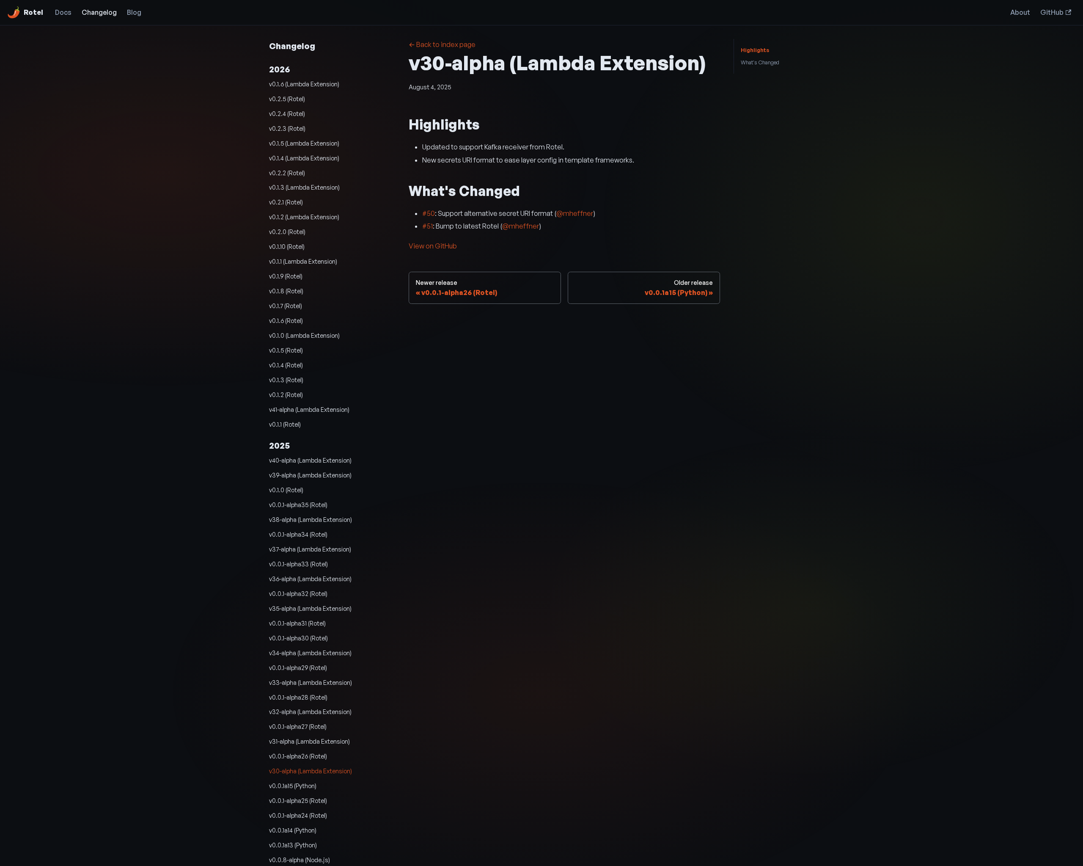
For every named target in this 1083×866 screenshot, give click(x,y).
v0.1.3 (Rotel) (286, 379)
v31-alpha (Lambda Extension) (309, 741)
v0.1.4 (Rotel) (286, 365)
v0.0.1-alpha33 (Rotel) (298, 564)
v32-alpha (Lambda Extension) (310, 711)
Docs (63, 12)
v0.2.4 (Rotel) (287, 113)
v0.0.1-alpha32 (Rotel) (298, 593)
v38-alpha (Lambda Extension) (310, 519)
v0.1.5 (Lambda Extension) (304, 143)
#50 (428, 213)
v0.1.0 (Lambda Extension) (304, 335)
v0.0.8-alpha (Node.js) (299, 859)
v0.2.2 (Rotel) (287, 173)
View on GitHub (433, 246)
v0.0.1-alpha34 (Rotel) (298, 534)
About (1020, 12)
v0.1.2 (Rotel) (286, 394)
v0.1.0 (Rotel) (286, 490)
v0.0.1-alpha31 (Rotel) (297, 623)
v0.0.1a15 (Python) (292, 785)
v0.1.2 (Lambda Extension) (304, 217)
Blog (134, 12)
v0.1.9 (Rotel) (285, 276)
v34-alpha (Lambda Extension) (310, 652)
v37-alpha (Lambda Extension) (310, 549)
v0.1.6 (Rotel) (286, 320)
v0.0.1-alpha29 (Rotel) (298, 667)
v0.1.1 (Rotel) (285, 424)
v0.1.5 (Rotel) (286, 350)
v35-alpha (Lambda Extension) (310, 608)
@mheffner (574, 213)
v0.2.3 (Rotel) (287, 128)
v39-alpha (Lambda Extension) (310, 475)
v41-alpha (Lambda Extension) (309, 409)
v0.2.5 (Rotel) (287, 98)
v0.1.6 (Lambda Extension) (304, 84)
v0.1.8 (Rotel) (286, 291)
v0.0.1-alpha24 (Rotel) (298, 815)
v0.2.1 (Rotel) (286, 202)
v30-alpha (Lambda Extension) (310, 771)
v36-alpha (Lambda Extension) (310, 578)
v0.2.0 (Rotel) (287, 231)
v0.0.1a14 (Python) (292, 830)
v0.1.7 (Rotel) (285, 305)
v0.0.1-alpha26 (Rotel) (298, 756)
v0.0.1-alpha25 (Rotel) (298, 800)
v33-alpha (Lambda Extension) (310, 682)
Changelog (99, 12)
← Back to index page (442, 44)
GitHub (1052, 12)
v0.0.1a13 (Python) (293, 845)
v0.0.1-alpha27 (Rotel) (298, 726)
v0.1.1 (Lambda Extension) (303, 261)
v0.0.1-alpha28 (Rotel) (298, 697)
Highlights (755, 50)
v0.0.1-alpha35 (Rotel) (298, 504)
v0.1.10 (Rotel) (287, 246)
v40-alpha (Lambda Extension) (310, 460)
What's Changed (760, 62)
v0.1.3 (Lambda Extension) (304, 187)
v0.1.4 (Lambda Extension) (304, 158)
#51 (427, 226)
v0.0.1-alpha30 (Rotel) (298, 638)
